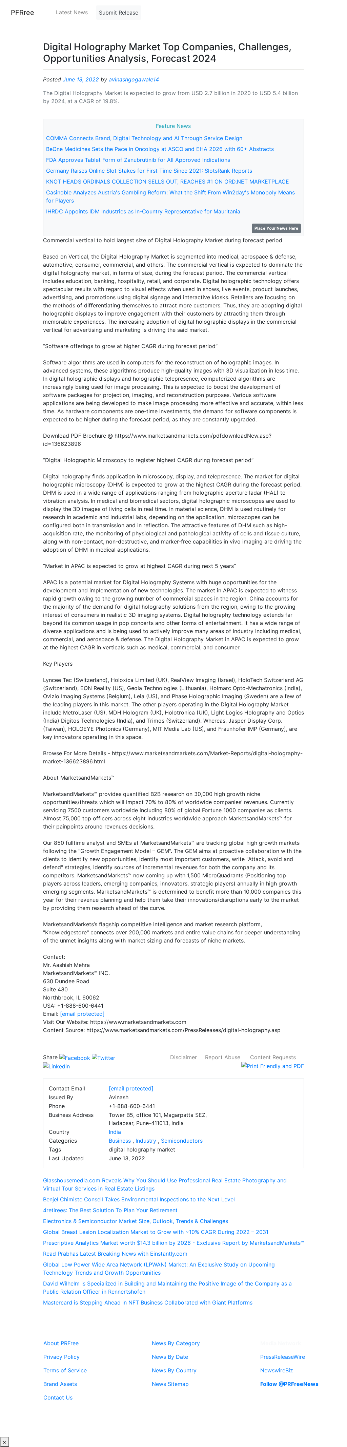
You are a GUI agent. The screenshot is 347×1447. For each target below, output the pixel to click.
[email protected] (82, 1013)
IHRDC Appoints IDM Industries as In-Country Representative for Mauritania (143, 211)
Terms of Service (65, 1370)
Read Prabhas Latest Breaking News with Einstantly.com (115, 1253)
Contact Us (58, 1397)
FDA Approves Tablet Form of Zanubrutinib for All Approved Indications (138, 159)
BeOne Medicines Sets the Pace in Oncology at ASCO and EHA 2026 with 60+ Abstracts (160, 149)
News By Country (174, 1370)
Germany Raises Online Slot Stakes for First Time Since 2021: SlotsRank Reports (149, 170)
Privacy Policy (61, 1356)
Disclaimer (183, 1057)
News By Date (170, 1356)
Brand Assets (60, 1384)
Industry (146, 1140)
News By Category (176, 1343)
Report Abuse (222, 1057)
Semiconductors (182, 1140)
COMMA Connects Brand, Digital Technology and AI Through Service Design (144, 138)
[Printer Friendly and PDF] (272, 1065)
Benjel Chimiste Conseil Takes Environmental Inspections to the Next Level (139, 1199)
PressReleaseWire (282, 1356)
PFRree (22, 12)
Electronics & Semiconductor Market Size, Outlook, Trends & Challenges (135, 1221)
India (115, 1131)
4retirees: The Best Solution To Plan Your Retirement (110, 1210)
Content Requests (273, 1057)
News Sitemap (170, 1384)
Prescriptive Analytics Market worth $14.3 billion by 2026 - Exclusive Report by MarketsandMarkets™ (173, 1242)
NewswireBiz (276, 1370)
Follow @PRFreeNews (289, 1384)
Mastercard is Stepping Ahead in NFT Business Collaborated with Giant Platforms (147, 1302)
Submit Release (118, 12)
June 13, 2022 (81, 79)
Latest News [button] (72, 12)
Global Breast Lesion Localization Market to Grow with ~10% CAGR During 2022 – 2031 (155, 1232)
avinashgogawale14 (134, 79)
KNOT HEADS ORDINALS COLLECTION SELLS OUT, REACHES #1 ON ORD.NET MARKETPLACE (167, 181)
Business (120, 1140)
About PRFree (61, 1343)
